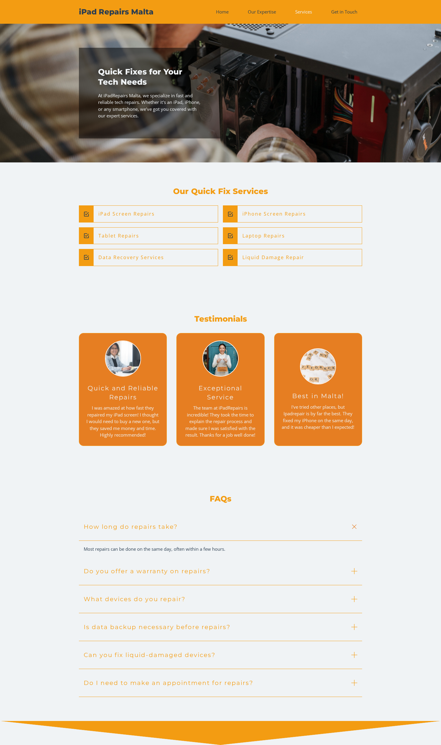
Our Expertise (262, 12)
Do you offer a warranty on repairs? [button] (147, 571)
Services (303, 12)
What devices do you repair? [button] (134, 599)
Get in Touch (344, 12)
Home (222, 12)
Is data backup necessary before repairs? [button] (157, 627)
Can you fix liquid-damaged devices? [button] (149, 655)
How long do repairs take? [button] (131, 526)
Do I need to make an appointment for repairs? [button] (168, 682)
